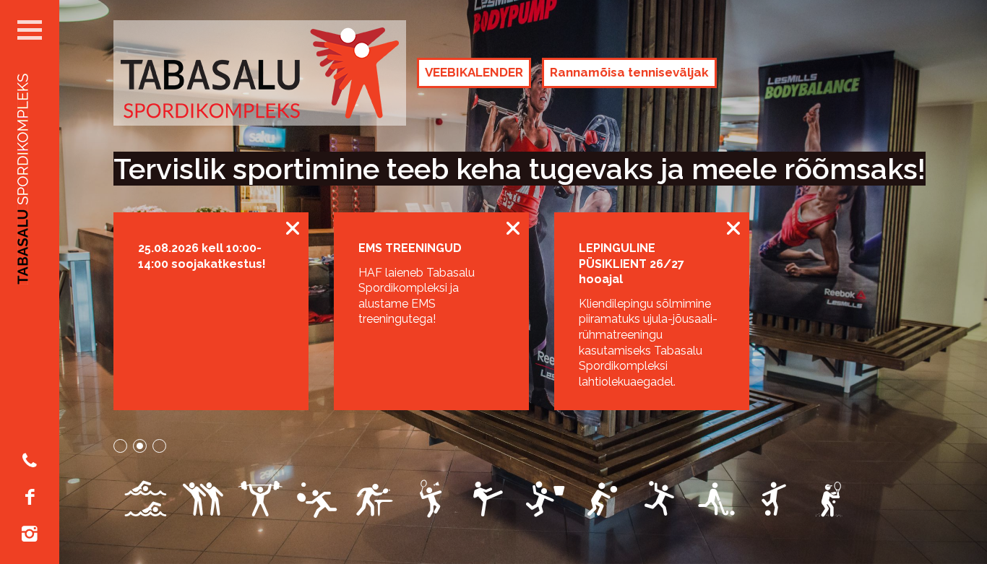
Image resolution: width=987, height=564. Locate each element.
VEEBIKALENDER (474, 72)
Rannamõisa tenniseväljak (629, 72)
